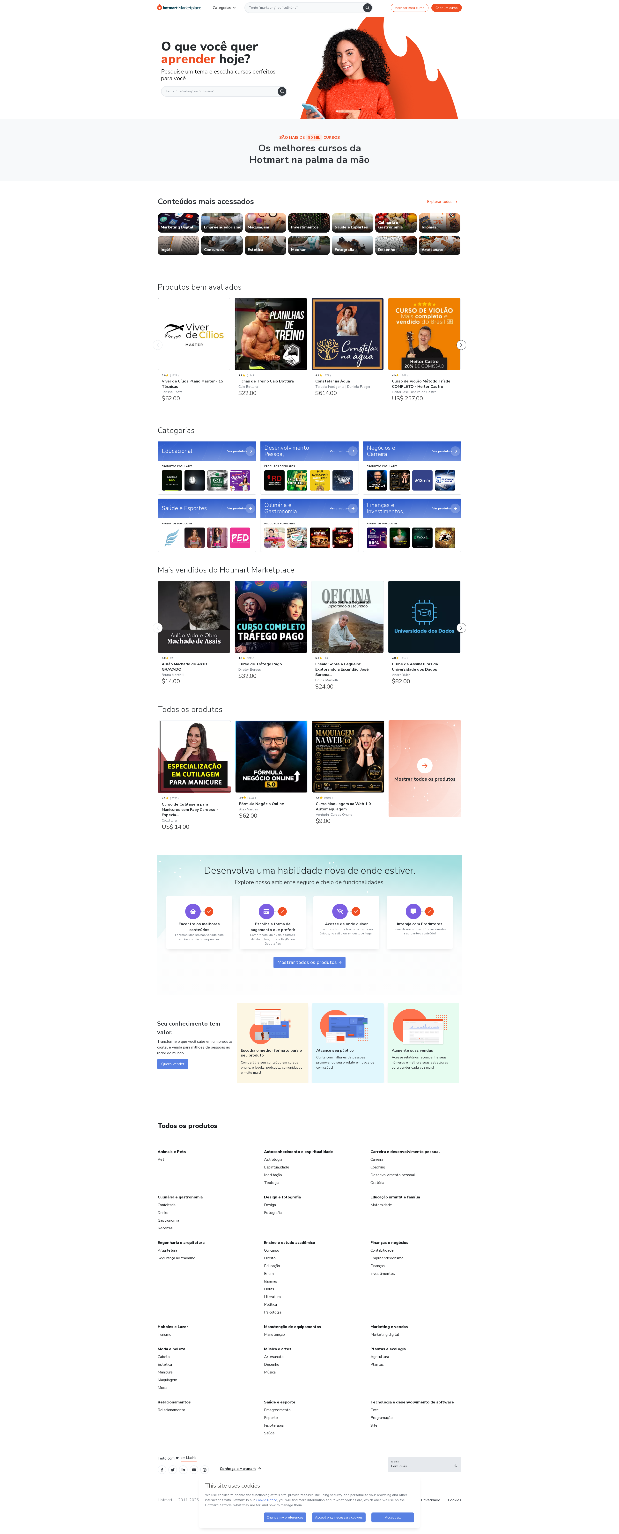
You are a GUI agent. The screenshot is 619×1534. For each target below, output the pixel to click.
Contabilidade (382, 1250)
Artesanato (274, 1356)
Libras (269, 1289)
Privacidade (430, 1500)
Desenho (271, 1364)
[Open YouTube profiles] (194, 1469)
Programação (381, 1417)
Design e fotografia (282, 1197)
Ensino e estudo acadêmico (289, 1242)
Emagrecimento (277, 1410)
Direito (270, 1258)
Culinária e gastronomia (180, 1197)
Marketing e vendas (389, 1326)
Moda (162, 1387)
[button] (424, 1464)
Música (270, 1372)
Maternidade (381, 1205)
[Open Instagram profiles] (204, 1469)
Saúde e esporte (279, 1402)
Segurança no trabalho (176, 1258)
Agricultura (379, 1356)
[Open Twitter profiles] (173, 1469)
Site (373, 1425)
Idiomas (270, 1281)
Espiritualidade (276, 1167)
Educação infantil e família (395, 1197)
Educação (272, 1266)
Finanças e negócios (389, 1242)
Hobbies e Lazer (173, 1326)
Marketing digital (384, 1334)
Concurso (271, 1250)
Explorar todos (439, 201)
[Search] (367, 7)
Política (270, 1304)
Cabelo (164, 1356)
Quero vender (172, 1064)
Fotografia (273, 1212)
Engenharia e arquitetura (181, 1242)
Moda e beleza (171, 1349)
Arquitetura (167, 1250)
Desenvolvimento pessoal (392, 1175)
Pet (161, 1159)
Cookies (454, 1500)
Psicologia (272, 1312)
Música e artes (277, 1349)
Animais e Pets (172, 1151)
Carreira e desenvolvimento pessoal (405, 1151)
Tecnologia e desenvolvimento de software (412, 1402)
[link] (178, 223)
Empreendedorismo (387, 1258)
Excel (375, 1410)
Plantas (377, 1364)
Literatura (272, 1296)
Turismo (164, 1334)
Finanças (377, 1266)
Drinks (163, 1212)
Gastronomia (168, 1220)
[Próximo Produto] (461, 340)
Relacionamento (171, 1410)
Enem (269, 1273)
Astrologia (273, 1159)
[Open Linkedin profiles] (183, 1469)
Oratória (377, 1182)
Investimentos (382, 1273)
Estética (165, 1364)
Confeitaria (167, 1205)
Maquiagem (167, 1380)
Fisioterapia (274, 1425)
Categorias (222, 7)
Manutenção (274, 1334)
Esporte (271, 1417)
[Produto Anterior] (157, 340)
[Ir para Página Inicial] (179, 8)
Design (270, 1205)
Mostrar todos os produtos (307, 962)
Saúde (269, 1433)
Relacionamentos (174, 1402)
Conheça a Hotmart (238, 1468)
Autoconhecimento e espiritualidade (298, 1151)
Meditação (273, 1175)
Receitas (165, 1228)
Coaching (377, 1167)
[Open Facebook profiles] (162, 1469)
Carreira (376, 1159)
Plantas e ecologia (388, 1349)
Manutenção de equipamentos (292, 1326)
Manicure (165, 1372)
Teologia (271, 1182)
